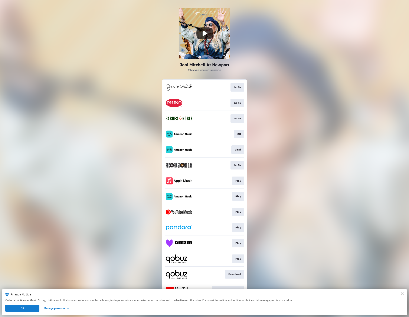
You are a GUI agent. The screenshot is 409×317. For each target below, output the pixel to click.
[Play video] (204, 33)
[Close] (402, 293)
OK (22, 308)
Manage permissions (56, 308)
